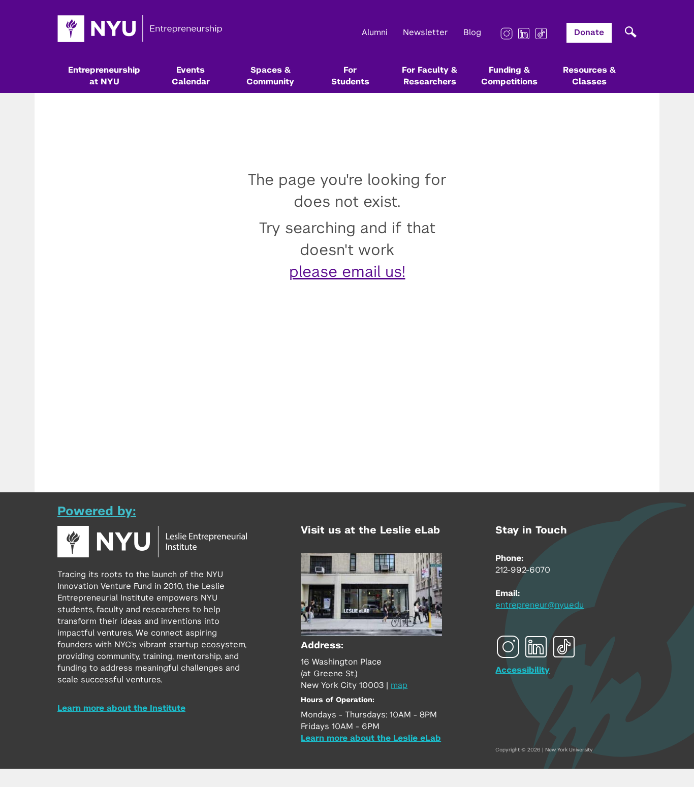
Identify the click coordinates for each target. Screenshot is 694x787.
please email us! (347, 272)
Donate (589, 32)
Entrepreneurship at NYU (104, 76)
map (399, 685)
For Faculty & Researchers (429, 76)
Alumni (375, 32)
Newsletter (425, 32)
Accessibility (522, 670)
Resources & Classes (589, 76)
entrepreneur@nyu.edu (539, 605)
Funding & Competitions (509, 76)
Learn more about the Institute (121, 708)
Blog (472, 32)
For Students (350, 76)
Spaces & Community (270, 76)
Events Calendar (191, 76)
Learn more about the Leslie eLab (371, 738)
